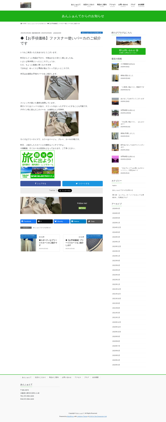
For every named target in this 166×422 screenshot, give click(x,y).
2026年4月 (116, 208)
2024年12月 (116, 227)
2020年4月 (116, 360)
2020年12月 (116, 322)
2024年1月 (116, 242)
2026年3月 (116, 213)
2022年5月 (116, 270)
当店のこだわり (40, 377)
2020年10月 (116, 332)
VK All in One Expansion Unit (98, 416)
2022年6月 (116, 265)
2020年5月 (116, 355)
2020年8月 (116, 341)
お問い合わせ (66, 377)
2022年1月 (116, 284)
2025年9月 (116, 218)
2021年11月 (116, 294)
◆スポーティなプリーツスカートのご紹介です (48, 242)
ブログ (86, 377)
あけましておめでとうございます (132, 99)
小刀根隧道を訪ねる (128, 64)
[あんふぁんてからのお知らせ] (28, 243)
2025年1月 (116, 223)
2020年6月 (116, 351)
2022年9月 (116, 260)
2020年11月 (116, 327)
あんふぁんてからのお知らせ (91, 33)
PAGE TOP (160, 407)
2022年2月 (116, 280)
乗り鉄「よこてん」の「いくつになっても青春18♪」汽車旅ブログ (128, 196)
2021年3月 (116, 313)
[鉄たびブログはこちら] (129, 41)
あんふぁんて (27, 377)
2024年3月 (116, 237)
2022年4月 (116, 275)
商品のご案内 (54, 377)
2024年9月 (116, 232)
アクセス (78, 377)
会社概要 (95, 377)
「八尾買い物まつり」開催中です (132, 87)
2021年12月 (116, 289)
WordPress (70, 416)
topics (114, 185)
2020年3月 (116, 365)
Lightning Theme (82, 416)
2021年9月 (116, 303)
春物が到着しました (128, 133)
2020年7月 (116, 346)
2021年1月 (116, 317)
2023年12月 (116, 246)
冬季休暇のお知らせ (128, 110)
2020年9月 (116, 336)
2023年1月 (116, 256)
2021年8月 (116, 308)
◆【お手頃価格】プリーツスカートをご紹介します (74, 242)
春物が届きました (127, 75)
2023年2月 (116, 251)
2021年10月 (116, 298)
